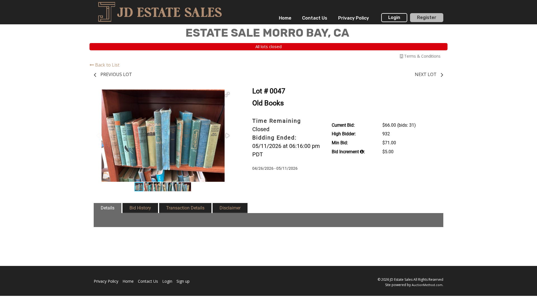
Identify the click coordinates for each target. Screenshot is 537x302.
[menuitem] (285, 18)
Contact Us (314, 18)
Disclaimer (230, 208)
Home (285, 18)
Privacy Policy (353, 18)
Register (426, 17)
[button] (227, 94)
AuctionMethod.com (427, 285)
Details (107, 208)
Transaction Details (185, 208)
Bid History (140, 208)
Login (394, 17)
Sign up (183, 281)
